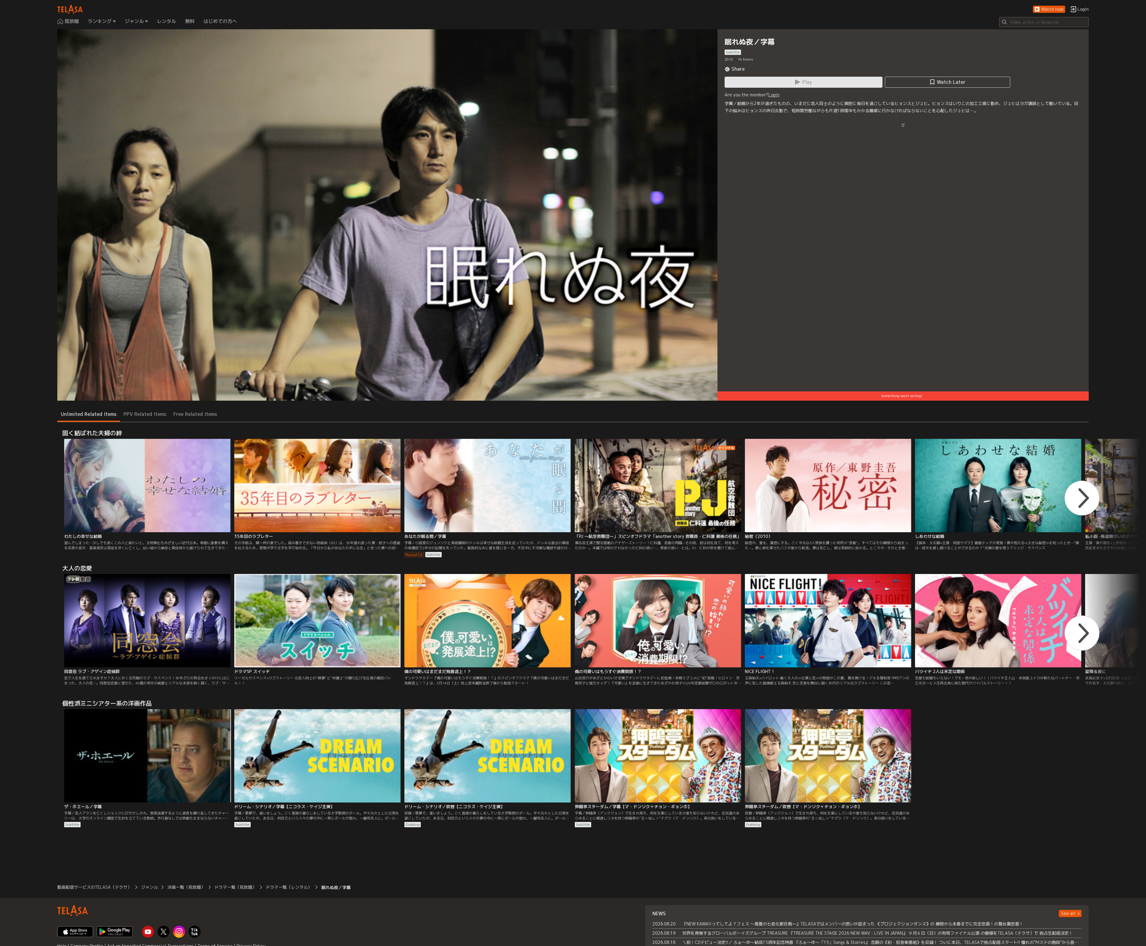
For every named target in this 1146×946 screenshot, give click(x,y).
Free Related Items (195, 414)
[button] (1049, 9)
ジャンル (149, 887)
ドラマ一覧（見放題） (235, 887)
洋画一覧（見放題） (186, 887)
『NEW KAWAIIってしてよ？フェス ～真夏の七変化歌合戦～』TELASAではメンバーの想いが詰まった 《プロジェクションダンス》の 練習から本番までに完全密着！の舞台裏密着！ (852, 924)
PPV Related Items (145, 414)
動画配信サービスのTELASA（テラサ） (94, 887)
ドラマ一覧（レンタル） (289, 887)
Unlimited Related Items (88, 414)
